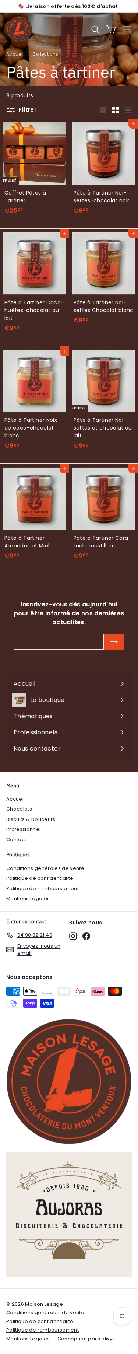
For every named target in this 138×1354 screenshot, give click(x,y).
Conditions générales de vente (45, 868)
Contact (16, 839)
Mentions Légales (28, 898)
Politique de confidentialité (40, 878)
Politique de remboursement (42, 888)
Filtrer (26, 109)
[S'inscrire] (114, 642)
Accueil (15, 54)
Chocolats (19, 808)
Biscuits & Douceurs (31, 819)
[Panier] (111, 29)
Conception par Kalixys (86, 1338)
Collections (45, 54)
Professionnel (23, 829)
